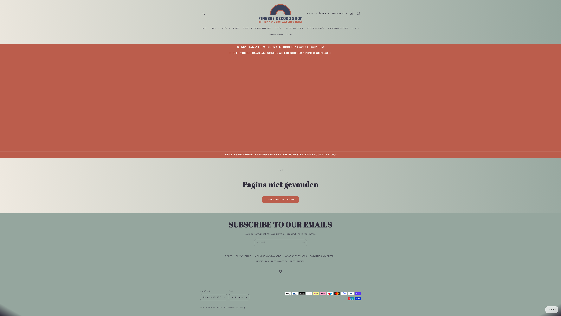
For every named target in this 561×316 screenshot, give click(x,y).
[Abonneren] (303, 242)
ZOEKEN (229, 256)
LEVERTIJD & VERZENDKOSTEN (271, 261)
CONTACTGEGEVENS (296, 256)
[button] (203, 13)
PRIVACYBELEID (244, 256)
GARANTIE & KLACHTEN (322, 256)
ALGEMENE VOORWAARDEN (268, 256)
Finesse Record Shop (217, 307)
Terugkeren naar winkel (280, 199)
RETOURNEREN (297, 261)
